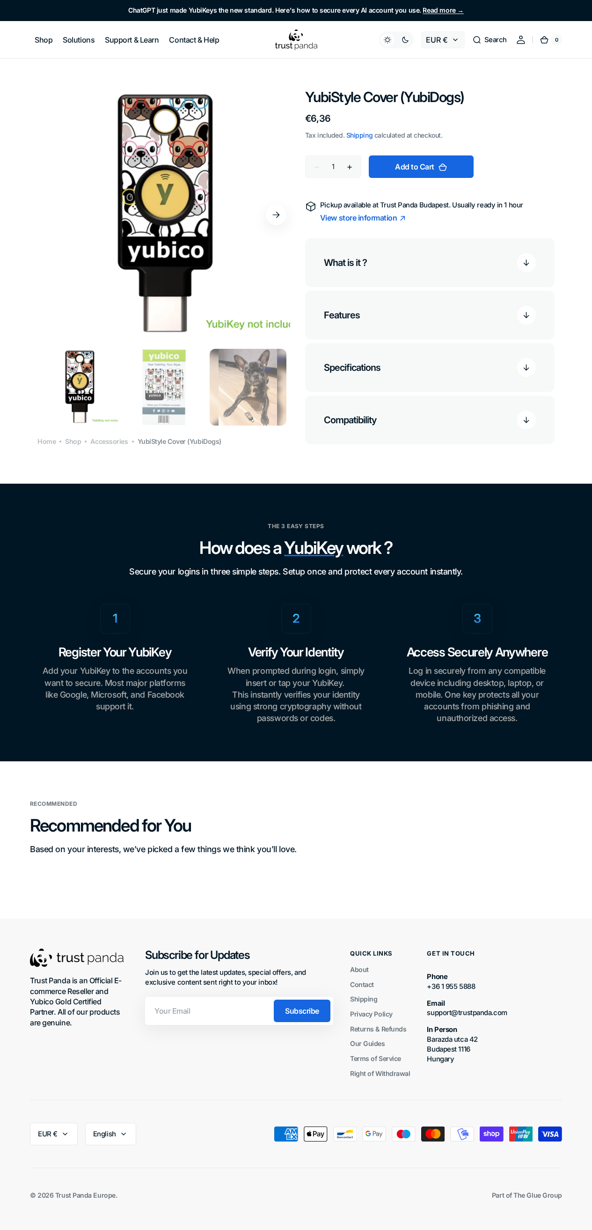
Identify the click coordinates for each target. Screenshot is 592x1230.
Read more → (443, 10)
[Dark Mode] (396, 39)
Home (46, 441)
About (359, 969)
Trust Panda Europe (85, 1195)
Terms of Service (375, 1058)
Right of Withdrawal (380, 1073)
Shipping (359, 135)
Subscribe (302, 1011)
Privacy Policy (371, 1014)
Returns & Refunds (378, 1029)
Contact (362, 984)
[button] (489, 39)
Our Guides (367, 1043)
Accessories (109, 441)
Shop (73, 441)
